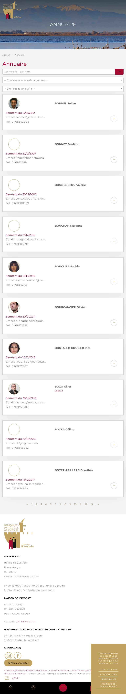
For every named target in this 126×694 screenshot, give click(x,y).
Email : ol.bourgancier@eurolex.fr (26, 320)
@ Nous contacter (18, 662)
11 (81, 504)
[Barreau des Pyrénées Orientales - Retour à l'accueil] (63, 533)
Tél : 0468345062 (17, 447)
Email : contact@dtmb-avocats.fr (26, 198)
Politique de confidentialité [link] (108, 685)
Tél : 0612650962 (17, 488)
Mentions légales (36, 674)
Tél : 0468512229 (17, 325)
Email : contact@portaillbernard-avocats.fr (26, 117)
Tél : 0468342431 (17, 284)
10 (75, 504)
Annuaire (19, 55)
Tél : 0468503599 (17, 244)
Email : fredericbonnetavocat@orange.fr (26, 157)
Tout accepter (109, 670)
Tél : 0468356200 (17, 407)
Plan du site (83, 674)
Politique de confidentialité (61, 674)
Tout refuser (109, 674)
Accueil (6, 55)
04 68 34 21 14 (26, 621)
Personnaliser (108, 679)
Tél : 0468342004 (17, 121)
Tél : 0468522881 (17, 162)
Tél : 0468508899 (17, 203)
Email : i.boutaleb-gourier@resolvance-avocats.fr (26, 361)
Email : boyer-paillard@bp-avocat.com (26, 483)
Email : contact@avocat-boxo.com (26, 402)
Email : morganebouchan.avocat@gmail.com (26, 239)
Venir (15, 678)
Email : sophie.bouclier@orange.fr (26, 280)
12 (86, 504)
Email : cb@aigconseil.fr (22, 443)
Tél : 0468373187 (17, 366)
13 (92, 504)
